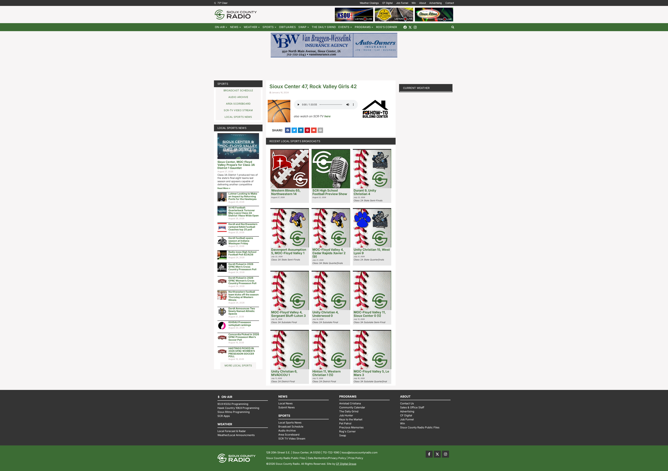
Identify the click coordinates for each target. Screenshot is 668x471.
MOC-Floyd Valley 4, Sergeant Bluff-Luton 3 (288, 314)
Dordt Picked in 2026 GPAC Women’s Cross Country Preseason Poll (242, 280)
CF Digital (387, 2)
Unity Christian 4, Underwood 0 (325, 314)
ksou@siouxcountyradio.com (359, 452)
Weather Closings (369, 2)
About (422, 2)
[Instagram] (415, 27)
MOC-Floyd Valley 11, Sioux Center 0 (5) (370, 314)
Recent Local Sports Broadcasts (294, 141)
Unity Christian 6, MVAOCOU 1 (284, 373)
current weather (416, 88)
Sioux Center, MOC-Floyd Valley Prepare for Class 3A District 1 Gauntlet (236, 165)
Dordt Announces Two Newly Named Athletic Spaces (241, 311)
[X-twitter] (410, 27)
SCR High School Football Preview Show (329, 192)
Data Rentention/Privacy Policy (327, 458)
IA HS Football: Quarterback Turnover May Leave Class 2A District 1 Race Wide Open (243, 211)
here (327, 116)
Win (414, 2)
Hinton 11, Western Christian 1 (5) (326, 373)
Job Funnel (402, 2)
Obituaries (287, 27)
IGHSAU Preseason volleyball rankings (239, 323)
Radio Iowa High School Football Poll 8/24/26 (242, 253)
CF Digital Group (346, 463)
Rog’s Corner (386, 27)
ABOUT (405, 396)
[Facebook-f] (429, 454)
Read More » (223, 188)
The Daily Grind (324, 27)
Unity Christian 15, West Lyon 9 (372, 251)
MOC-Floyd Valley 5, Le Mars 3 (371, 373)
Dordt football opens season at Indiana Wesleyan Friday (240, 240)
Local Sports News (231, 128)
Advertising (435, 2)
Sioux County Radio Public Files (285, 458)
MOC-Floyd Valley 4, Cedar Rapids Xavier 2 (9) (328, 253)
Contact (449, 2)
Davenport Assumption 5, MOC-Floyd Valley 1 (288, 251)
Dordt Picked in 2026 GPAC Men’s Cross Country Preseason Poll (242, 267)
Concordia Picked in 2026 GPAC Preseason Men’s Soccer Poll (243, 337)
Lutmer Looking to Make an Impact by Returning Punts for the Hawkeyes (242, 196)
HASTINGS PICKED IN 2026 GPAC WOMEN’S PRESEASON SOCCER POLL (241, 352)
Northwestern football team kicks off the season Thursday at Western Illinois (243, 295)
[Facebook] (405, 27)
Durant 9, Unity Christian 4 (365, 192)
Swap (302, 27)
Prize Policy (355, 458)
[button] (453, 27)
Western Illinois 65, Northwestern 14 (285, 192)
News (234, 27)
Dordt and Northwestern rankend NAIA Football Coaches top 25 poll (242, 227)
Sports (222, 83)
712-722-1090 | (332, 452)
